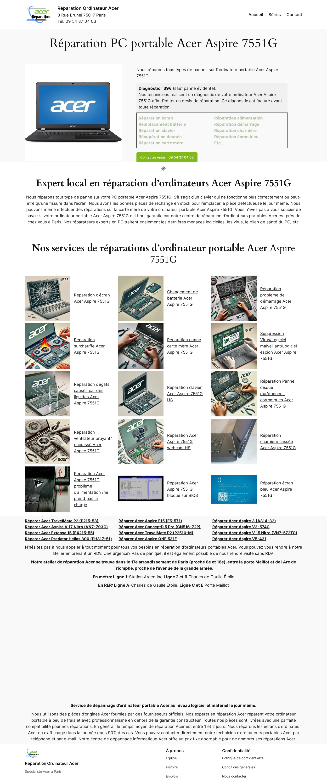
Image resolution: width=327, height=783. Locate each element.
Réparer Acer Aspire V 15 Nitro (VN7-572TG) (254, 532)
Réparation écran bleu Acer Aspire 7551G (276, 489)
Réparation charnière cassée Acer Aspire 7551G (278, 441)
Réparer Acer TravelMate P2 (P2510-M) (155, 532)
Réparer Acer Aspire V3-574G (241, 526)
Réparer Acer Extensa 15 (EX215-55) (59, 532)
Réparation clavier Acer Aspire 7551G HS (185, 393)
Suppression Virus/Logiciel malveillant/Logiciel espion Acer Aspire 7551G (278, 346)
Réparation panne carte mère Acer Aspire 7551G (184, 346)
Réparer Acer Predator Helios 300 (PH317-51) (68, 538)
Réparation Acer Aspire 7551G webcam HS (182, 441)
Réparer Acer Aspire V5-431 (239, 538)
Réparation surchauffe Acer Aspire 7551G (89, 346)
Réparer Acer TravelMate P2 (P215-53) (62, 520)
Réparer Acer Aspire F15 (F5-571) (150, 520)
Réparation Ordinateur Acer (88, 8)
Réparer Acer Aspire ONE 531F (147, 538)
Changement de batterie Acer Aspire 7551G (182, 298)
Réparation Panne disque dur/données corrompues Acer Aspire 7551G (277, 394)
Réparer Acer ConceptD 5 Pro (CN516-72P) (159, 526)
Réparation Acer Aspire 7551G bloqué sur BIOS (182, 489)
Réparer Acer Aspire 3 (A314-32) (244, 520)
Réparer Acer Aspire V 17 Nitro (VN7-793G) (66, 526)
